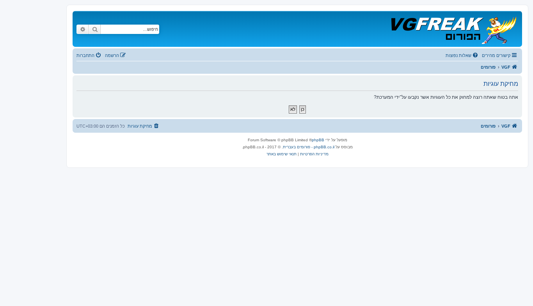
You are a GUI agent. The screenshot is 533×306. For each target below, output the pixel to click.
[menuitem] (462, 55)
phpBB (318, 140)
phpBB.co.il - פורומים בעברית (308, 147)
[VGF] (453, 29)
